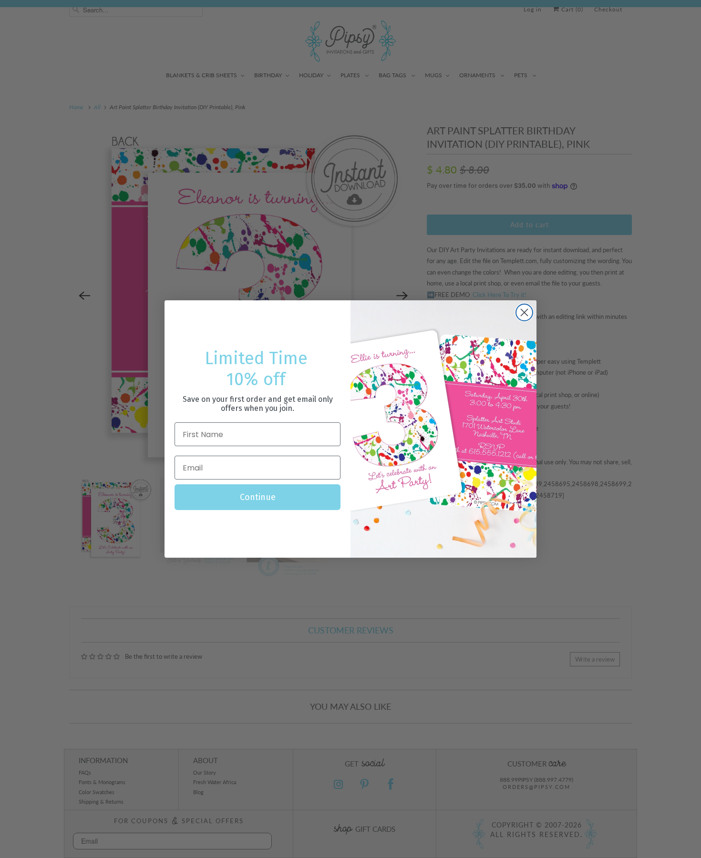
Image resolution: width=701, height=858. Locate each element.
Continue (258, 497)
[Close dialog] (524, 312)
